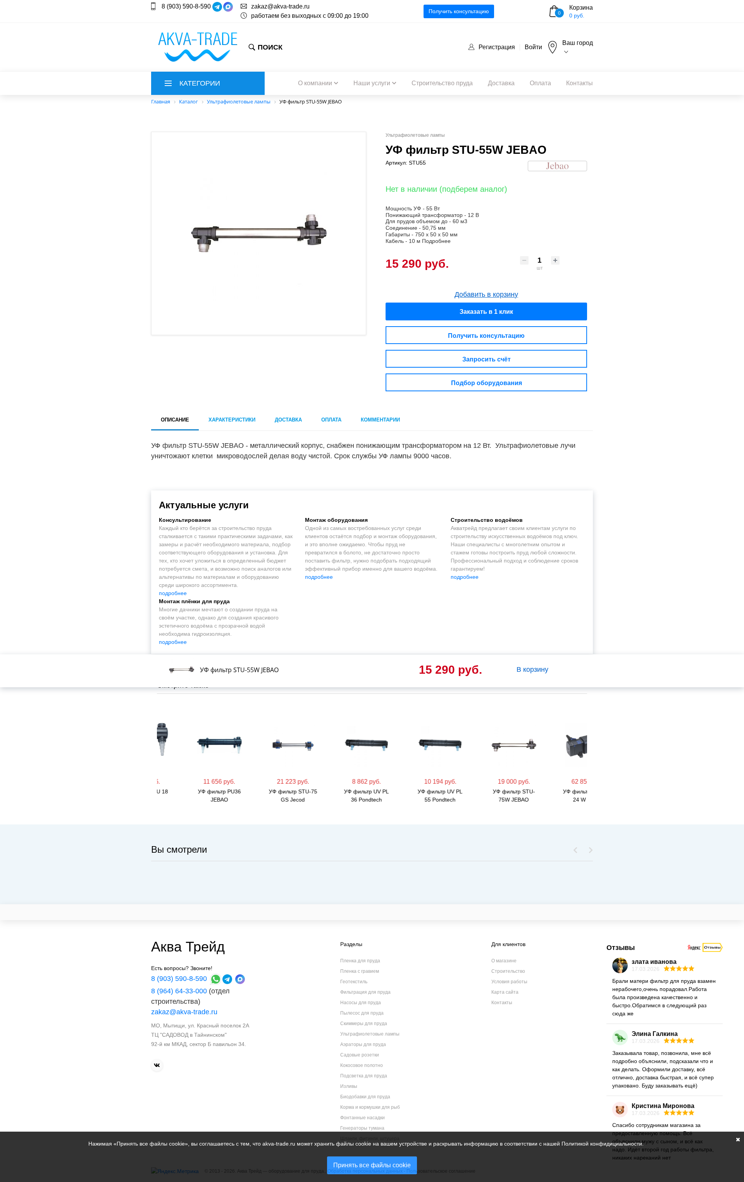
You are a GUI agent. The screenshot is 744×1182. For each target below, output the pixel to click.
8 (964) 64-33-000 (179, 991)
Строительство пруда (442, 83)
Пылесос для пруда (362, 1013)
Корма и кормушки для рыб (370, 1107)
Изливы (348, 1086)
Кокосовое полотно (361, 1065)
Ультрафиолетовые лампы (370, 1034)
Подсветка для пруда (363, 1076)
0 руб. (576, 15)
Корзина (581, 7)
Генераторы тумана (362, 1128)
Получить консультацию (459, 11)
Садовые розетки (359, 1055)
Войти (533, 47)
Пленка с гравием (359, 971)
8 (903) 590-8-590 (186, 6)
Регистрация (497, 47)
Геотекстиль (353, 981)
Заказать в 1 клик (486, 311)
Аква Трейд (188, 947)
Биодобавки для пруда (365, 1096)
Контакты (579, 83)
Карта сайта (504, 992)
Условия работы (509, 981)
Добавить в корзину (486, 294)
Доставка (501, 83)
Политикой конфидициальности (601, 1144)
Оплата (540, 83)
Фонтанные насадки (362, 1117)
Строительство (508, 971)
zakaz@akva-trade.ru (280, 6)
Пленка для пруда (360, 960)
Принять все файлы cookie (372, 1165)
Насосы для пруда (360, 1002)
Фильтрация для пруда (365, 992)
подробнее (173, 593)
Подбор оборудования (486, 383)
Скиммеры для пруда (363, 1023)
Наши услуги (371, 83)
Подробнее (436, 241)
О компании (315, 83)
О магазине (504, 960)
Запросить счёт (486, 359)
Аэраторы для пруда (363, 1044)
